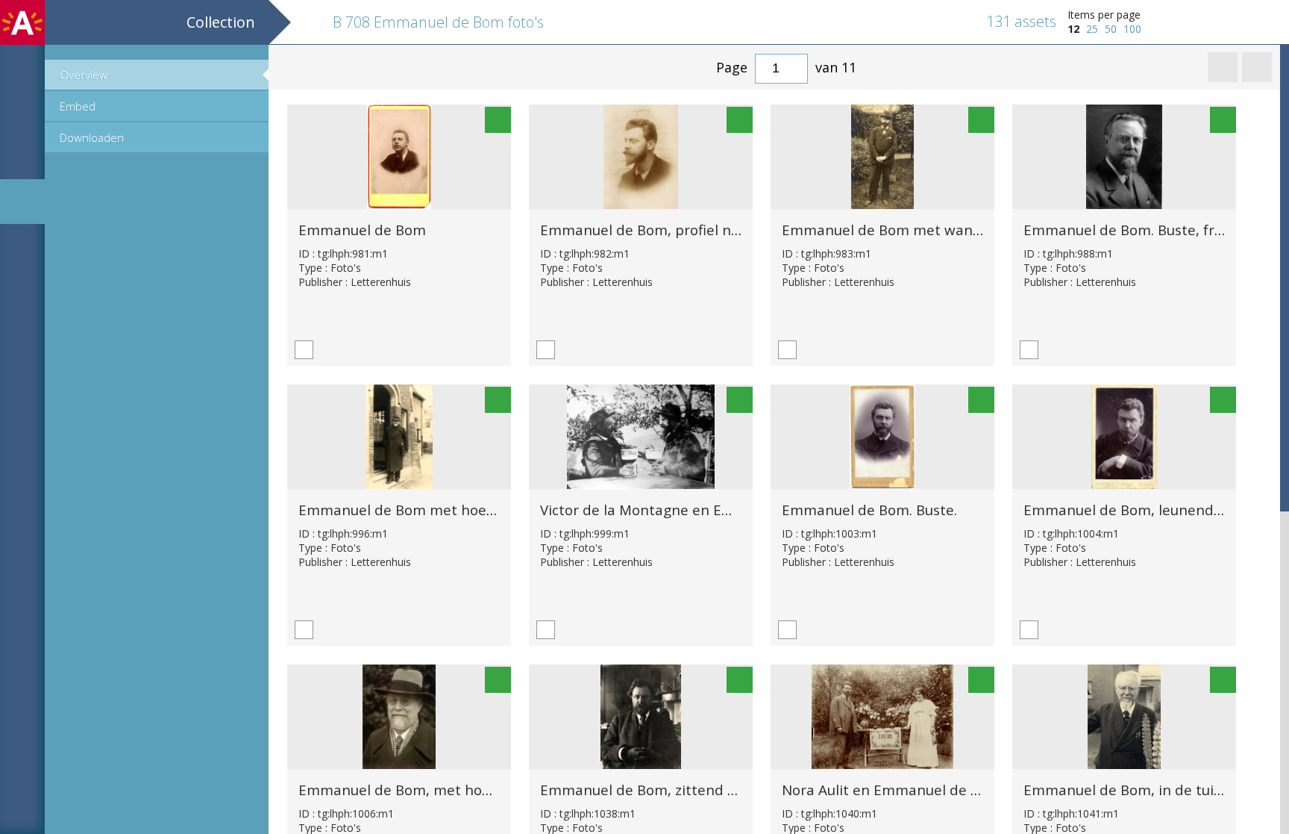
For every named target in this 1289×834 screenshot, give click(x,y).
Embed (77, 106)
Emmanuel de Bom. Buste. (869, 509)
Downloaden (92, 137)
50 (1111, 29)
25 (1092, 29)
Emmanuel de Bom (362, 229)
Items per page (1104, 14)
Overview (83, 74)
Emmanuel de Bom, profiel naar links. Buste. (687, 229)
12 (1073, 29)
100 (1132, 29)
